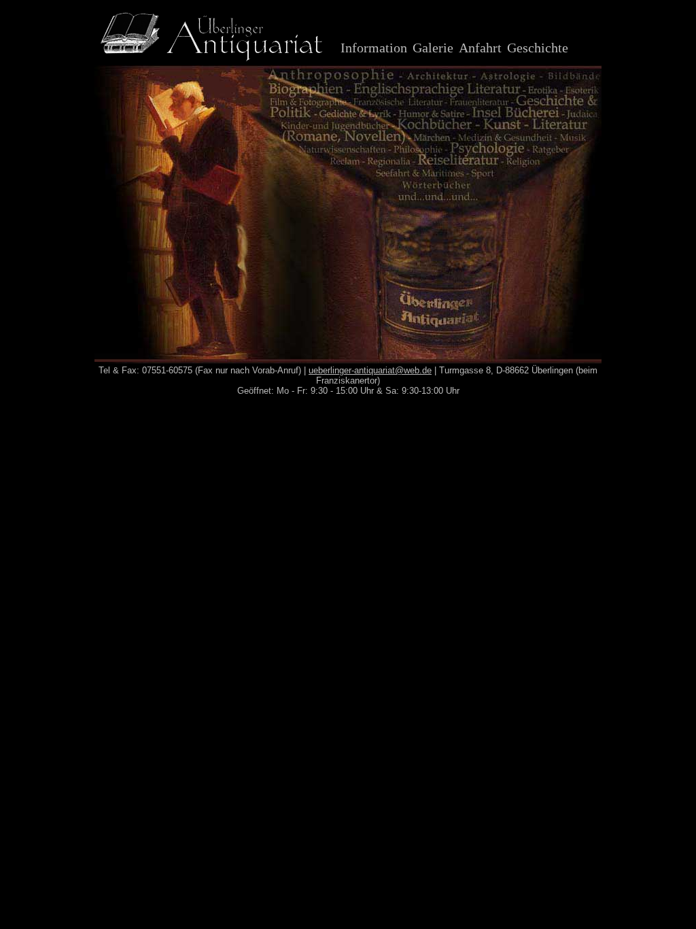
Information (374, 47)
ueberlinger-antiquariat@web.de (370, 370)
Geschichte (537, 47)
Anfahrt (480, 47)
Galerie (433, 47)
